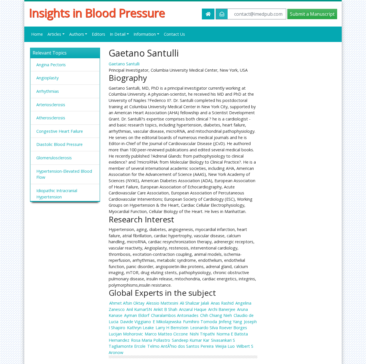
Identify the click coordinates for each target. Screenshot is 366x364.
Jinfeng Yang (230, 321)
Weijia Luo (225, 346)
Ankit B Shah (165, 309)
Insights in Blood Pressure (97, 13)
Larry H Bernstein (172, 327)
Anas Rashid (222, 303)
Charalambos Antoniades (174, 315)
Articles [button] (54, 34)
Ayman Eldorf (136, 315)
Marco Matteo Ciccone (166, 334)
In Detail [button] (118, 34)
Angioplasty (47, 78)
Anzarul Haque (192, 309)
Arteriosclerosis (50, 104)
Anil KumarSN (139, 309)
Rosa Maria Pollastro (150, 340)
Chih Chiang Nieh (216, 315)
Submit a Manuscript (312, 14)
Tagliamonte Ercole (127, 346)
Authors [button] (76, 34)
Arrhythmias (47, 91)
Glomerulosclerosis (54, 157)
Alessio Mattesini (162, 303)
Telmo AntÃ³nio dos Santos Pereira (180, 346)
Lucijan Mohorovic (126, 334)
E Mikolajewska (167, 321)
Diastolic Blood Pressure (59, 144)
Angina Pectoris (51, 64)
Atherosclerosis (50, 117)
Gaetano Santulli (124, 64)
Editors (98, 34)
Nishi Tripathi (202, 334)
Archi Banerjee (221, 309)
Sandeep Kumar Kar (190, 340)
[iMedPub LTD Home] (208, 14)
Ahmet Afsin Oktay (126, 303)
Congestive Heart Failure (59, 131)
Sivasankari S (223, 340)
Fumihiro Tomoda (200, 321)
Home (37, 34)
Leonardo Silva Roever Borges (218, 327)
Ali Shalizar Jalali (194, 303)
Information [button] (145, 34)
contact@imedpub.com (258, 14)
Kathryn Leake (140, 327)
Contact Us (174, 34)
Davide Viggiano (135, 321)
